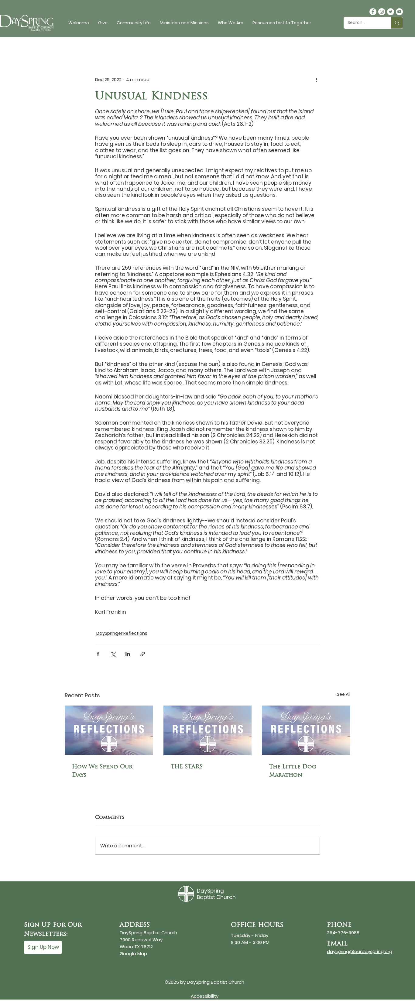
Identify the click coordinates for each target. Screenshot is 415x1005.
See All (343, 694)
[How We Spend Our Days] (109, 730)
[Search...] (397, 23)
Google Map (133, 953)
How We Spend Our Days (102, 770)
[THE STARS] (207, 730)
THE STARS (187, 766)
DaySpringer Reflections (121, 633)
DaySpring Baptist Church (216, 894)
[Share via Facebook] (98, 654)
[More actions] (316, 79)
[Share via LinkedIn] (128, 654)
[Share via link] (143, 654)
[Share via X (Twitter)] (113, 654)
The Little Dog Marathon (292, 770)
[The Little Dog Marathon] (306, 730)
